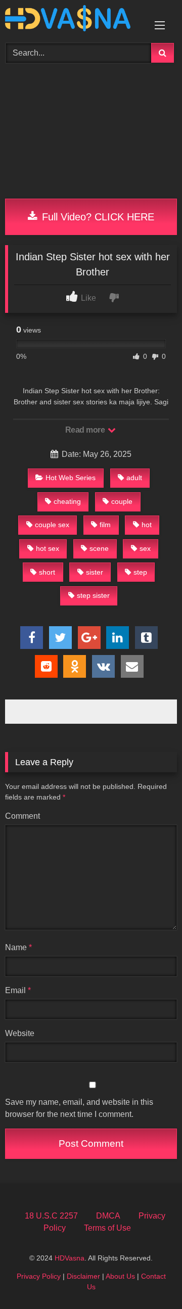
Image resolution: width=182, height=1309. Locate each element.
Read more (86, 430)
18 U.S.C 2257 (51, 1215)
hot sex (47, 548)
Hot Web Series (71, 478)
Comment (22, 816)
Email (18, 990)
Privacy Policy (39, 1276)
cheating (67, 501)
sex (145, 548)
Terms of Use (107, 1228)
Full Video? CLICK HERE (96, 216)
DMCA (108, 1215)
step (140, 572)
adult (134, 478)
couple (121, 501)
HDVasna (69, 1258)
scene (99, 548)
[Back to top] (151, 1279)
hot (147, 525)
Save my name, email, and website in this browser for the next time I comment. (79, 1108)
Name (18, 947)
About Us (120, 1276)
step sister (93, 595)
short (47, 572)
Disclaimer (83, 1276)
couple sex (52, 525)
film (105, 525)
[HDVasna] (74, 20)
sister (94, 572)
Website (19, 1033)
